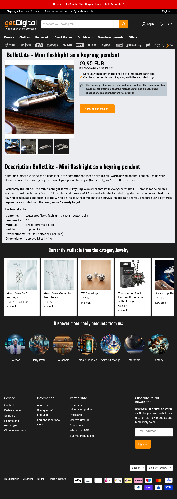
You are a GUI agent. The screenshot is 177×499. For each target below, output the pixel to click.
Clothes (24, 37)
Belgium (158, 467)
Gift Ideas (84, 37)
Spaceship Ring (165, 293)
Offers (133, 37)
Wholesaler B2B (79, 430)
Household (42, 37)
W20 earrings (90, 293)
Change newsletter (15, 430)
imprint (40, 479)
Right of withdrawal (57, 479)
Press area (76, 414)
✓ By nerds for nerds (82, 11)
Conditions (28, 479)
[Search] (123, 24)
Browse (9, 37)
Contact (9, 405)
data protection (11, 479)
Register (143, 443)
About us (42, 405)
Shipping (9, 415)
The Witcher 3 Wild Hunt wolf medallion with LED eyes (131, 297)
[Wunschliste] (161, 24)
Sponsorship (77, 425)
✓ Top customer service (55, 11)
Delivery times (12, 410)
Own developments (111, 37)
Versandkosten (105, 67)
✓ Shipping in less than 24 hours (21, 11)
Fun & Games (63, 37)
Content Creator (79, 420)
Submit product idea (82, 436)
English (166, 11)
